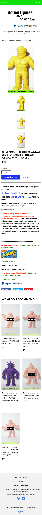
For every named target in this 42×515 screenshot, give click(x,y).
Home (3, 40)
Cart (39, 2)
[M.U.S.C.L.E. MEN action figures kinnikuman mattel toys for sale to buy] (9, 257)
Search (21, 481)
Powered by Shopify (30, 507)
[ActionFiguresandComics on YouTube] (23, 499)
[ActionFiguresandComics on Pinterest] (18, 499)
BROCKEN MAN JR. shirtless (20, 197)
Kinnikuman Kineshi (9, 193)
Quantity (4, 169)
